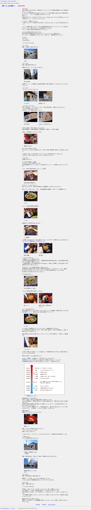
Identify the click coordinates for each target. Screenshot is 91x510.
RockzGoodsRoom (4, 1)
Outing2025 (14, 1)
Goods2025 (17, 3)
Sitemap (13, 508)
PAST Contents (11, 3)
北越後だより (29, 395)
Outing (9, 1)
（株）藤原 (38, 239)
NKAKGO (30, 239)
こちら (29, 11)
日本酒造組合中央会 (27, 361)
